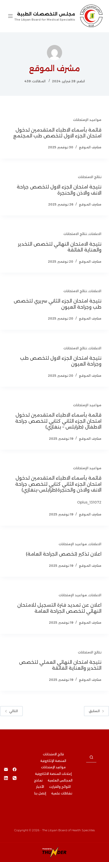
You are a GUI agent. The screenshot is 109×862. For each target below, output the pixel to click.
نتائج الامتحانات (89, 177)
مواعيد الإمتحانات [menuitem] (53, 767)
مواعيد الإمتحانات (87, 120)
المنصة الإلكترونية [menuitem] (53, 761)
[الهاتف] (14, 778)
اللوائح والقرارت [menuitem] (60, 787)
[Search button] (91, 757)
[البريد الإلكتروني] (6, 769)
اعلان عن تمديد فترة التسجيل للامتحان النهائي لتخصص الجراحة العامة (59, 608)
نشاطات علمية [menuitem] (61, 793)
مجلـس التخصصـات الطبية (46, 14)
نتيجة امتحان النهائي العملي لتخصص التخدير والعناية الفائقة (60, 665)
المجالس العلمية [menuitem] (60, 780)
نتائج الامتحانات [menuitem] (53, 754)
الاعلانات (94, 234)
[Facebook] (14, 769)
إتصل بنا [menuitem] (40, 793)
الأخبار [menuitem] (40, 787)
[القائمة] (10, 16)
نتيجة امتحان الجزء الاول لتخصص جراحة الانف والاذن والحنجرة (59, 190)
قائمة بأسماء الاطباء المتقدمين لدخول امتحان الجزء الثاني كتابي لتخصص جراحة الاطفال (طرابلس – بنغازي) (58, 421)
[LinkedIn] (6, 778)
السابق (94, 711)
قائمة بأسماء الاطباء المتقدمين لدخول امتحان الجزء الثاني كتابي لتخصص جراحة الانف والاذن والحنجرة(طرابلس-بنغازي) (58, 484)
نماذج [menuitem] (38, 780)
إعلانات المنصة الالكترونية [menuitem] (53, 774)
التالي (13, 711)
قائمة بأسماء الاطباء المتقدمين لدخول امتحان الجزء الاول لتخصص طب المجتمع (57, 133)
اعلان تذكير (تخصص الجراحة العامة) (63, 554)
